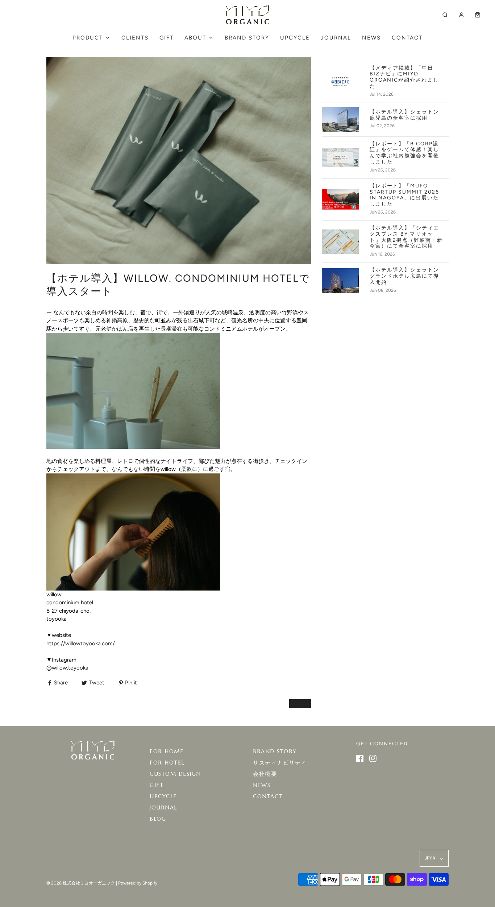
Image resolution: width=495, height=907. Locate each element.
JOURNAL (336, 37)
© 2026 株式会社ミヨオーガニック (80, 883)
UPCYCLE (295, 37)
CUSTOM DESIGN (175, 773)
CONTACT (407, 37)
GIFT (166, 37)
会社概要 (265, 773)
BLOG (158, 818)
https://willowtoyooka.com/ (80, 643)
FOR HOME (166, 751)
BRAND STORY (247, 37)
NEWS (371, 37)
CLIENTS (135, 37)
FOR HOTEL (167, 762)
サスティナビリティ (280, 762)
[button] (434, 858)
